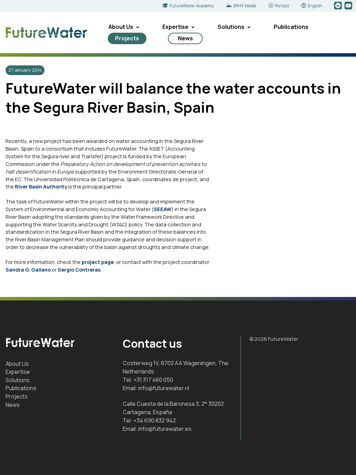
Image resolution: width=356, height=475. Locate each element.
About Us (120, 27)
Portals (282, 6)
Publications (291, 27)
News (185, 38)
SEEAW (162, 209)
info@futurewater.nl (163, 388)
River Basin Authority (41, 186)
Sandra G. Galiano (28, 269)
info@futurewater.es (165, 429)
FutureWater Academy (191, 6)
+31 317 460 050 (153, 380)
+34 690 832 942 (155, 420)
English (315, 6)
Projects (127, 38)
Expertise (175, 27)
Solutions (231, 27)
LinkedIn (338, 6)
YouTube (349, 6)
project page (98, 261)
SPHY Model (244, 6)
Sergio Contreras (79, 269)
